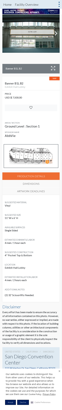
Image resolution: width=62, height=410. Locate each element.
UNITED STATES (12, 351)
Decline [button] (23, 402)
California (32, 351)
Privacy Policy (49, 394)
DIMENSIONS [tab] (31, 183)
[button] (40, 402)
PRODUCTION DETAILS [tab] (31, 176)
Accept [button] (10, 402)
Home (7, 4)
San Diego (48, 351)
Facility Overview (26, 4)
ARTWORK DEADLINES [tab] (31, 191)
